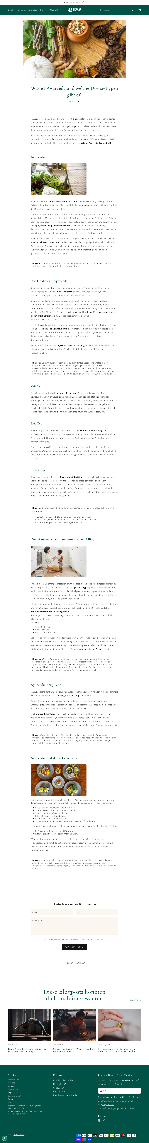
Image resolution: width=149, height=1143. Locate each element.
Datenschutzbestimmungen (115, 1100)
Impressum (13, 1092)
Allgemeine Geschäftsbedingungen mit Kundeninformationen (24, 1106)
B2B (9, 1102)
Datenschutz (13, 1089)
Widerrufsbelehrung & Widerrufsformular (25, 1111)
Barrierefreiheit (14, 1096)
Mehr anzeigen (134, 1000)
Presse (11, 1099)
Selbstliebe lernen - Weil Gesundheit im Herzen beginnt (74, 1050)
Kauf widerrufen (15, 1079)
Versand (11, 1086)
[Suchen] (100, 10)
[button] (4, 1138)
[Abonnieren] (138, 1091)
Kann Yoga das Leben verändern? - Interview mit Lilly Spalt (28, 1050)
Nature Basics (19, 1135)
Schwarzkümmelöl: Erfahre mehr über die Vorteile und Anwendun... (118, 1050)
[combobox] (113, 10)
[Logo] (74, 10)
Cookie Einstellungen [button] (17, 1114)
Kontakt (11, 1083)
